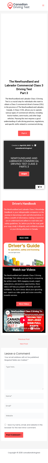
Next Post (24, 344)
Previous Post (24, 339)
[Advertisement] (24, 49)
